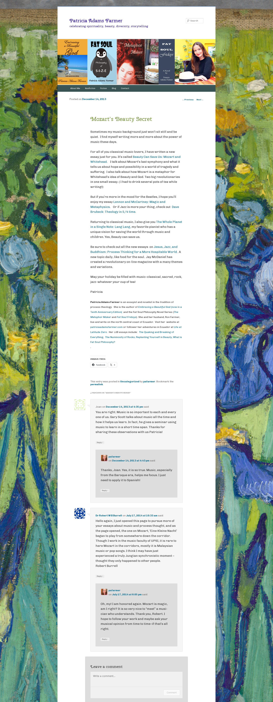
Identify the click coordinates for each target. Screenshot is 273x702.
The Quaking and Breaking (155, 332)
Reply (100, 442)
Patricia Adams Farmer (96, 20)
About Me (75, 88)
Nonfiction (90, 88)
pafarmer (149, 381)
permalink (96, 384)
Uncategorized (129, 381)
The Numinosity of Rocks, (120, 337)
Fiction (103, 88)
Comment (172, 692)
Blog (114, 88)
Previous (188, 100)
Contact (125, 88)
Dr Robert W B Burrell (109, 515)
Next (200, 100)
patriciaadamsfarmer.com (106, 327)
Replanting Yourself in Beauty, (154, 337)
